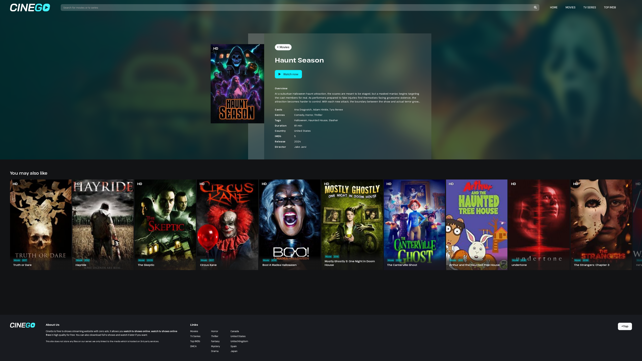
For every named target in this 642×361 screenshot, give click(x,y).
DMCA (193, 346)
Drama (215, 351)
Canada (235, 331)
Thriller (318, 114)
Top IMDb (610, 7)
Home (554, 7)
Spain (234, 346)
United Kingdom (239, 341)
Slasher (333, 120)
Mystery (215, 346)
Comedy (299, 114)
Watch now (290, 74)
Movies (570, 7)
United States (302, 130)
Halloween (300, 120)
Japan (234, 351)
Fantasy (215, 341)
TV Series (589, 7)
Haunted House (318, 120)
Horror (309, 114)
